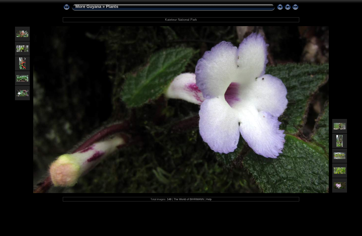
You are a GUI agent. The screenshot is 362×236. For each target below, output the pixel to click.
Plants (112, 6)
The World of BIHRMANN (189, 199)
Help (209, 199)
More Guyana (88, 6)
